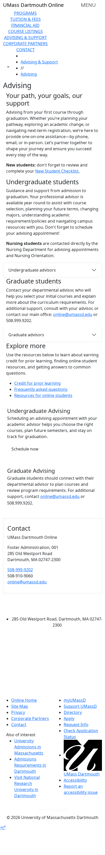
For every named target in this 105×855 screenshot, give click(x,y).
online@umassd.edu (72, 314)
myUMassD (75, 700)
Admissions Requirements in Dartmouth (30, 765)
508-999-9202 (20, 570)
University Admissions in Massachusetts (28, 747)
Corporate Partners (25, 43)
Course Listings (25, 31)
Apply (69, 718)
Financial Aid (25, 25)
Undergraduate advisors (32, 270)
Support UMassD (80, 706)
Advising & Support (25, 37)
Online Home (24, 700)
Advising (29, 74)
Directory (73, 712)
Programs (25, 13)
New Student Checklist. (57, 171)
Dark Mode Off (52, 809)
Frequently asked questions (41, 389)
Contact (25, 50)
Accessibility (75, 780)
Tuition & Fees (25, 19)
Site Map (19, 706)
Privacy (18, 712)
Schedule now (24, 449)
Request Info (76, 724)
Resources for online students (43, 395)
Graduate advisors (26, 335)
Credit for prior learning (37, 383)
